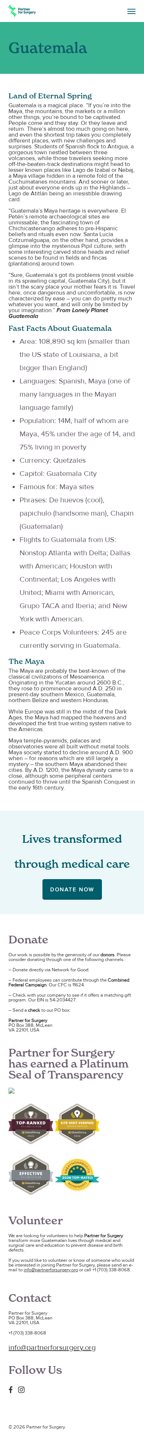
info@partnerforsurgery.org (51, 1270)
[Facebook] (12, 1389)
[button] (131, 11)
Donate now (72, 889)
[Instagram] (23, 1389)
